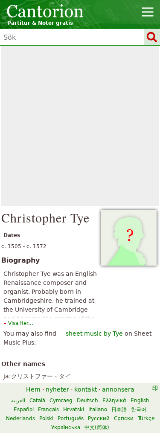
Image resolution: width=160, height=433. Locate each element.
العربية (18, 401)
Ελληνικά (114, 401)
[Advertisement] (80, 126)
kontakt (85, 389)
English (140, 401)
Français (48, 410)
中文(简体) (96, 427)
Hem (33, 389)
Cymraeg (61, 401)
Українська (65, 427)
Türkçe (146, 418)
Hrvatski (73, 410)
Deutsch (87, 401)
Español (24, 410)
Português (71, 418)
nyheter (57, 389)
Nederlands (20, 418)
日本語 (119, 410)
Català (37, 401)
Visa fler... (20, 323)
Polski (46, 418)
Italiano (97, 410)
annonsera (118, 389)
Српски (124, 418)
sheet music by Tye (94, 333)
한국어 (138, 410)
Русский (99, 418)
